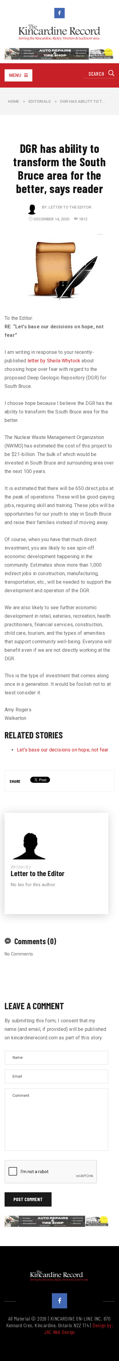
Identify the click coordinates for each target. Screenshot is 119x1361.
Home (13, 101)
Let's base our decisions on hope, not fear (63, 750)
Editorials (39, 101)
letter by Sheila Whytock (53, 361)
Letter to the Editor (70, 207)
